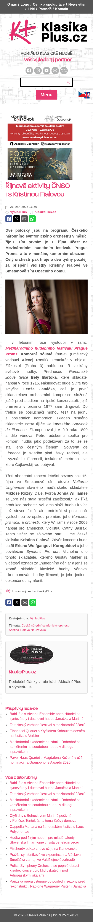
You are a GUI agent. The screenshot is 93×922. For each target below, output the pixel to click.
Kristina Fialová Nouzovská (27, 629)
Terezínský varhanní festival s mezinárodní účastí (47, 725)
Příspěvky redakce (21, 708)
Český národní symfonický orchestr (46, 625)
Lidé (31, 9)
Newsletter (77, 4)
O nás (12, 4)
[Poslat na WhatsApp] (32, 218)
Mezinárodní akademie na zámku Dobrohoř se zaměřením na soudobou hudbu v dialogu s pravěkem (45, 746)
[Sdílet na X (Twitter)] (16, 218)
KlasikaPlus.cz (45, 212)
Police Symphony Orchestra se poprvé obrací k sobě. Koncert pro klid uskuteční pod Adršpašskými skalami (44, 870)
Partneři (44, 9)
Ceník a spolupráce (49, 4)
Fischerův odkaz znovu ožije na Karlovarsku (43, 848)
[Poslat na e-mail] (24, 218)
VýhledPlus (18, 212)
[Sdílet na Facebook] (8, 218)
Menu (46, 94)
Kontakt (61, 9)
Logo (25, 4)
